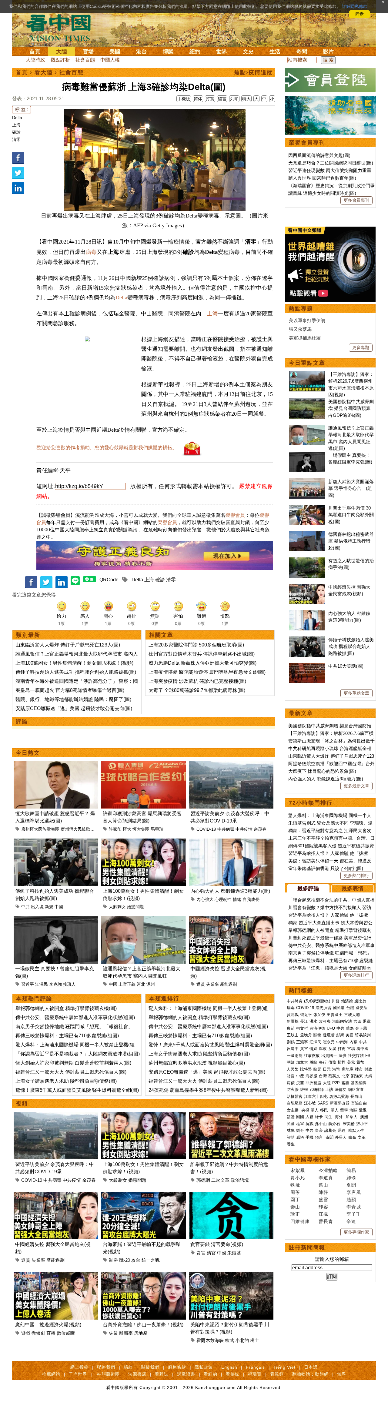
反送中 (293, 1048)
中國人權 (110, 59)
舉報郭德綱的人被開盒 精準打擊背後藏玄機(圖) (66, 1008)
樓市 (359, 1069)
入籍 (309, 1117)
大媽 (368, 1076)
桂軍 (300, 1123)
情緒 (237, 899)
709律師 (316, 1089)
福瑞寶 (255, 1374)
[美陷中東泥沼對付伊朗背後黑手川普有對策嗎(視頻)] (231, 1275)
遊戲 (25, 1333)
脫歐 (313, 1062)
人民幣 (293, 1069)
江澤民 (41, 984)
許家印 (115, 829)
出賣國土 (335, 1014)
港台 (141, 51)
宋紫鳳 (297, 1170)
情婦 (313, 1048)
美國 (114, 51)
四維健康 (300, 1221)
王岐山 (293, 1035)
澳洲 (364, 1117)
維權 (304, 1089)
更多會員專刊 (356, 200)
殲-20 (124, 1260)
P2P (336, 1083)
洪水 (313, 1021)
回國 (300, 1117)
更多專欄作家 (356, 1232)
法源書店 (137, 1374)
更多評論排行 (356, 975)
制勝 (113, 1260)
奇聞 (301, 51)
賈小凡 (297, 1177)
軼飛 (295, 1185)
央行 (323, 1062)
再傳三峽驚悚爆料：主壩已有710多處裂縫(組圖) (67, 1035)
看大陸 (44, 72)
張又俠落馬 (300, 329)
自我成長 (250, 899)
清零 (16, 139)
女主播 (293, 1110)
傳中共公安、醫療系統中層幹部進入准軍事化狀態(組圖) (75, 1017)
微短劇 (38, 1333)
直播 (50, 1333)
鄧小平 (362, 1123)
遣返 (363, 1110)
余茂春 (260, 829)
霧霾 (345, 1083)
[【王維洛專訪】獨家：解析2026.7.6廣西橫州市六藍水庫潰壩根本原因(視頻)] (307, 374)
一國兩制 (295, 1055)
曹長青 (326, 1221)
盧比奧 (360, 1001)
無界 (341, 1374)
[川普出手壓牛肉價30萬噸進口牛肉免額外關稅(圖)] (307, 507)
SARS (322, 1103)
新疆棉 (293, 1021)
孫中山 (321, 1123)
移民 (324, 1110)
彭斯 (340, 1035)
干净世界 (78, 1374)
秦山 (295, 1206)
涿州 (150, 984)
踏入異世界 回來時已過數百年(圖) (322, 178)
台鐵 (350, 1007)
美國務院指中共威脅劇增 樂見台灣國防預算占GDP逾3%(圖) (351, 408)
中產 (300, 1076)
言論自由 (359, 1103)
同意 (359, 14)
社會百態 (85, 59)
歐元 (317, 1069)
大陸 (61, 51)
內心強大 (204, 899)
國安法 (361, 1007)
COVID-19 (206, 829)
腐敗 (323, 1048)
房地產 (141, 1333)
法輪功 (340, 1089)
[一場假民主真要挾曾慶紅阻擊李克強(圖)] (56, 919)
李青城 (353, 1206)
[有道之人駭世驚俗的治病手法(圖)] (307, 560)
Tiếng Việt (284, 1367)
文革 (362, 1137)
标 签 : (21, 109)
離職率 (126, 1333)
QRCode (109, 579)
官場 (88, 51)
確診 (16, 132)
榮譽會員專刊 (307, 143)
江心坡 (310, 1103)
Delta (17, 117)
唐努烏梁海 (339, 1096)
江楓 (323, 1214)
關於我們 (150, 1367)
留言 (222, 98)
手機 (309, 1137)
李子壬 (353, 1214)
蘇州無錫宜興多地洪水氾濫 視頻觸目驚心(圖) (197, 1062)
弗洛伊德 (317, 1028)
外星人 (341, 1137)
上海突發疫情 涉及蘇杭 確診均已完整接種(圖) (197, 681)
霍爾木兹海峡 (210, 1340)
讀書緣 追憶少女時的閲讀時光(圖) (322, 193)
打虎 (342, 1048)
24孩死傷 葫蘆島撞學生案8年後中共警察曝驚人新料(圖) (208, 1090)
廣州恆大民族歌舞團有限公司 (88, 829)
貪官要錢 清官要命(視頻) (216, 1244)
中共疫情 (244, 829)
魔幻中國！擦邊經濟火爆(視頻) (48, 1324)
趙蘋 (351, 1199)
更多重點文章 (356, 693)
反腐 (332, 1048)
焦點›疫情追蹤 (253, 72)
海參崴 (311, 1076)
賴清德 (347, 1001)
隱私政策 (204, 1367)
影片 (328, 51)
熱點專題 (301, 309)
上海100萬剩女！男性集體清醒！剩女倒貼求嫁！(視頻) (74, 663)
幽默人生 (356, 1130)
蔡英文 (334, 1076)
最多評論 (308, 888)
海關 (353, 1110)
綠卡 (319, 1117)
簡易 (351, 1170)
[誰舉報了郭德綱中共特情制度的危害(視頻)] (231, 1115)
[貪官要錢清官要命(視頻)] (231, 1195)
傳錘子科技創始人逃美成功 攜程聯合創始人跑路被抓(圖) (75, 672)
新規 (49, 906)
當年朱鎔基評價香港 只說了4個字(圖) (325, 868)
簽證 (291, 1117)
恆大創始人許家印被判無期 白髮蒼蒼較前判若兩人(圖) (73, 1062)
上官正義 (127, 984)
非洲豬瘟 (313, 1083)
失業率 (212, 984)
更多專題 (360, 347)
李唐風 (353, 1192)
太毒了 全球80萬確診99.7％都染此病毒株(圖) (197, 690)
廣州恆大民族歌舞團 (40, 829)
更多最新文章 (356, 785)
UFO (331, 1028)
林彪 (291, 1130)
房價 (291, 1083)
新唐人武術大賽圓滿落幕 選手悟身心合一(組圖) (351, 488)
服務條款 (177, 1367)
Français (255, 1367)
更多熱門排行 (356, 875)
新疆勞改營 (340, 1103)
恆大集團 (140, 829)
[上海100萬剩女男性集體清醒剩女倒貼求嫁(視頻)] (143, 842)
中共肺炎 (295, 1001)
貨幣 (360, 1062)
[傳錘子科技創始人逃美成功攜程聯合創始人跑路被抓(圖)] (56, 842)
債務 (332, 1062)
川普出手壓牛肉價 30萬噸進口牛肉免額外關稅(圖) (351, 514)
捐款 (128, 1367)
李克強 (55, 984)
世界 (221, 51)
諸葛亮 (330, 1130)
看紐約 (210, 1374)
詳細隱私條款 (354, 6)
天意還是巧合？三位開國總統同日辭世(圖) (330, 162)
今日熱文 (28, 753)
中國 (59, 906)
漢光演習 (323, 1007)
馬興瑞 (157, 829)
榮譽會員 (235, 515)
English (229, 1367)
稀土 (254, 1340)
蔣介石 (334, 1123)
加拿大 (302, 1062)
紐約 (194, 51)
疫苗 (291, 1028)
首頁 (34, 51)
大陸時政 (35, 59)
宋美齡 (349, 1123)
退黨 (367, 1021)
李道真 (326, 1177)
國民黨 (339, 1007)
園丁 (295, 1199)
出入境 (37, 906)
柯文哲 (302, 1028)
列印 (234, 98)
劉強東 (357, 1076)
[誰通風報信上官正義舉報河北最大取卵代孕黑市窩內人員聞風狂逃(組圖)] (143, 919)
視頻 (22, 1104)
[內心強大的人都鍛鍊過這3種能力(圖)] (231, 842)
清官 (211, 1252)
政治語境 (240, 1180)
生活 (274, 51)
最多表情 (352, 888)
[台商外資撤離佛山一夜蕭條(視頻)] (143, 1275)
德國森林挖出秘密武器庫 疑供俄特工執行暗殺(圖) (351, 541)
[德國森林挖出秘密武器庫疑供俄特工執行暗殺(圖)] (307, 534)
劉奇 (300, 1130)
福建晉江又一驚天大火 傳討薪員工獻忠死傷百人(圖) (70, 1072)
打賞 (210, 98)
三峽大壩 (352, 1014)
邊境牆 (329, 1035)
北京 (346, 1076)
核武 (229, 1340)
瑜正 (295, 1214)
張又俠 (319, 1014)
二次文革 (220, 1180)
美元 (351, 1062)
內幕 (353, 1042)
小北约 (242, 1340)
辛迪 (351, 1221)
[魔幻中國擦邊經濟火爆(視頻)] (56, 1275)
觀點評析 (60, 59)
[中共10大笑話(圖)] (307, 666)
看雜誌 (162, 1374)
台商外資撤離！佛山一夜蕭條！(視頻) (143, 1324)
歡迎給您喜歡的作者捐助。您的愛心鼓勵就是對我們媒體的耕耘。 (106, 447)
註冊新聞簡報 (307, 1247)
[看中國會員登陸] (330, 80)
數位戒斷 (66, 1333)
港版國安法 (342, 1021)
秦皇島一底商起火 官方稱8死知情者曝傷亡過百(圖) (69, 690)
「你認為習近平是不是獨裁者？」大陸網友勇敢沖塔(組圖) (77, 1053)
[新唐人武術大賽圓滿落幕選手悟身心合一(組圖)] (307, 481)
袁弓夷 (325, 1021)
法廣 (342, 1055)
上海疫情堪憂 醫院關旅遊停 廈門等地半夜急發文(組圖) (207, 672)
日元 (327, 1069)
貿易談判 (363, 1035)
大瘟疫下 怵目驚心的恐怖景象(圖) (322, 771)
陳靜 (323, 1192)
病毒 (91, 252)
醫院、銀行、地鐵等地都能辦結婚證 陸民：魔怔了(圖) (73, 699)
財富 (291, 1076)
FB (367, 1055)
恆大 (127, 829)
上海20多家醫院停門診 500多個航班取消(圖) (196, 644)
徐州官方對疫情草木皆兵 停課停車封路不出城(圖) (202, 653)
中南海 (342, 1042)
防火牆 (293, 1089)
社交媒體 (356, 1055)
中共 (25, 906)
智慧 (291, 1137)
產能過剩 (228, 984)
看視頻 (277, 1374)
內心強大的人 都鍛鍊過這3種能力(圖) (230, 891)
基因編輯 (358, 1083)
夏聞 (351, 1185)
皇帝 (319, 1130)
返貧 (200, 984)
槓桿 (342, 1062)
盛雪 (323, 1199)
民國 (291, 1123)
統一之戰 (151, 1260)
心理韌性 (223, 899)
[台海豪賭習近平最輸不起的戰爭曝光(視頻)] (143, 1195)
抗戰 (309, 1123)
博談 (168, 51)
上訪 (329, 1089)
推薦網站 (51, 1374)
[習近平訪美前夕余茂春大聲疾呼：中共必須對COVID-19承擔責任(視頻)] (231, 764)
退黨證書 (186, 1374)
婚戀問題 (135, 906)
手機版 (183, 98)
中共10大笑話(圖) (345, 666)
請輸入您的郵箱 (332, 1259)
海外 (339, 1117)
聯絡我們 (106, 1367)
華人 (315, 1110)
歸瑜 (351, 1177)
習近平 (27, 984)
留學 (344, 1110)
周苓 (295, 1192)
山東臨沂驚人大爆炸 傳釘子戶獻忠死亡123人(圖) (67, 644)
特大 (246, 98)
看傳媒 (232, 1374)
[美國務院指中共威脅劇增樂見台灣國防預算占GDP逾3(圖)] (307, 401)
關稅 (317, 1035)
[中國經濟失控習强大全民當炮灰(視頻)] (231, 919)
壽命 (352, 1137)
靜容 (323, 1206)
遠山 (323, 1185)
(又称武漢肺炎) (317, 1001)
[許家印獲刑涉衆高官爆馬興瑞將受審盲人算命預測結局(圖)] (143, 764)
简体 (198, 98)
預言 (319, 1137)
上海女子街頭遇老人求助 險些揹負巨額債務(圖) (66, 1081)
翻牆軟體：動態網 (310, 1374)
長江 (304, 1021)
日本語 (311, 1367)
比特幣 (306, 1069)
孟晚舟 (306, 1035)
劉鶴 (291, 1042)
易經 (342, 1130)
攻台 (135, 1260)
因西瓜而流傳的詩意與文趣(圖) (319, 155)
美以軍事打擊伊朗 (307, 320)
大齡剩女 (117, 906)
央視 (305, 1110)
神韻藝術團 (108, 1374)
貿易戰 (293, 1014)
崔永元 (329, 1042)
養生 (291, 1144)
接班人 (69, 984)
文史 (248, 51)
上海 (16, 124)
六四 (357, 1021)
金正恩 (361, 1028)
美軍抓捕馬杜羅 (305, 338)
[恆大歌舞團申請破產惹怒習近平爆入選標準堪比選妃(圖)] (56, 764)
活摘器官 (295, 1096)
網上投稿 (79, 1367)
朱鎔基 (234, 1252)
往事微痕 (312, 1055)
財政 (368, 1069)
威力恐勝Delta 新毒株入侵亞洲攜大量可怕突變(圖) (202, 663)
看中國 (362, 1048)
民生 (328, 1117)
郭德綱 (203, 1180)
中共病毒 (225, 829)
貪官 (201, 1252)
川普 (336, 1001)
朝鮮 (291, 1062)
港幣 (336, 1069)
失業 (113, 1333)
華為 (350, 1028)
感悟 (300, 1137)
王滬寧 (302, 1042)
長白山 (356, 1096)
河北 (141, 984)
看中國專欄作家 (310, 1159)
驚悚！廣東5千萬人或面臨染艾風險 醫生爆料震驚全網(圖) (77, 1090)
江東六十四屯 (316, 1096)
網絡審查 (356, 1089)
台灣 (323, 1076)
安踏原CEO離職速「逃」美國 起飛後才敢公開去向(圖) (73, 708)
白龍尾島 (295, 1103)
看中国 (62, 27)
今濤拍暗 (328, 1170)
